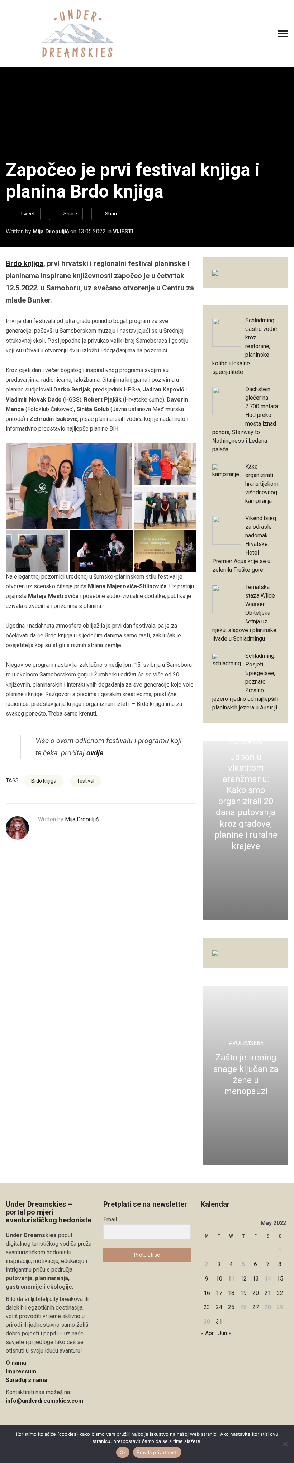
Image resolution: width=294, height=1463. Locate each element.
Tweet (27, 214)
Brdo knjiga (24, 263)
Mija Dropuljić (51, 231)
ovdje (94, 753)
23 (207, 1307)
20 (255, 1292)
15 (280, 1278)
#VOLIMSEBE (246, 1043)
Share (70, 214)
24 (219, 1307)
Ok (123, 1452)
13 (255, 1278)
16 (207, 1292)
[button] (69, 485)
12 (243, 1278)
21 (268, 1292)
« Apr (207, 1333)
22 (280, 1292)
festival (85, 781)
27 (255, 1307)
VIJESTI (123, 231)
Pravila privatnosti (157, 1452)
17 (219, 1292)
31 (219, 1321)
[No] (285, 1444)
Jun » (224, 1333)
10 (219, 1278)
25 (231, 1307)
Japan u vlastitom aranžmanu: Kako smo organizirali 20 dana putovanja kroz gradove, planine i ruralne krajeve (246, 801)
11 (231, 1278)
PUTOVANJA (246, 741)
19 (243, 1292)
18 (231, 1292)
